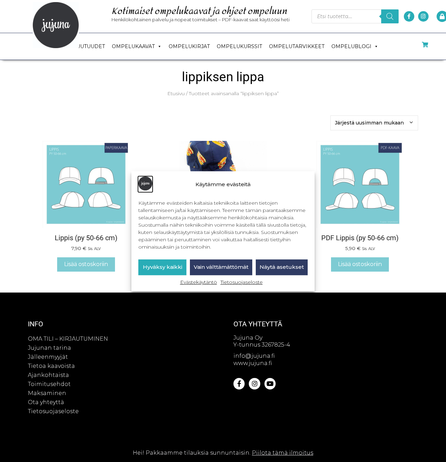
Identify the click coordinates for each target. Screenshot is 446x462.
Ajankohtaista (48, 375)
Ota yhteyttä (46, 402)
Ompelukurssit (239, 46)
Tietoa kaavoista (51, 366)
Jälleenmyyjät (48, 357)
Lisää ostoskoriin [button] (86, 264)
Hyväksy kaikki (162, 267)
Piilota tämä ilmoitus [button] (282, 452)
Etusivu (176, 93)
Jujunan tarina (49, 347)
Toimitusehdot (49, 384)
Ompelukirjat (189, 46)
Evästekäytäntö (198, 282)
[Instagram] (423, 16)
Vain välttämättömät (221, 267)
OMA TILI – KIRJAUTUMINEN (68, 338)
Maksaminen (47, 393)
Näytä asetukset (282, 267)
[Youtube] (270, 383)
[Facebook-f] (409, 16)
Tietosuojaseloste (242, 282)
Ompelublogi (351, 46)
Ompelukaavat (133, 46)
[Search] (390, 16)
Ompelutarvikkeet (296, 46)
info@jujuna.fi (254, 356)
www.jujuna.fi (252, 363)
